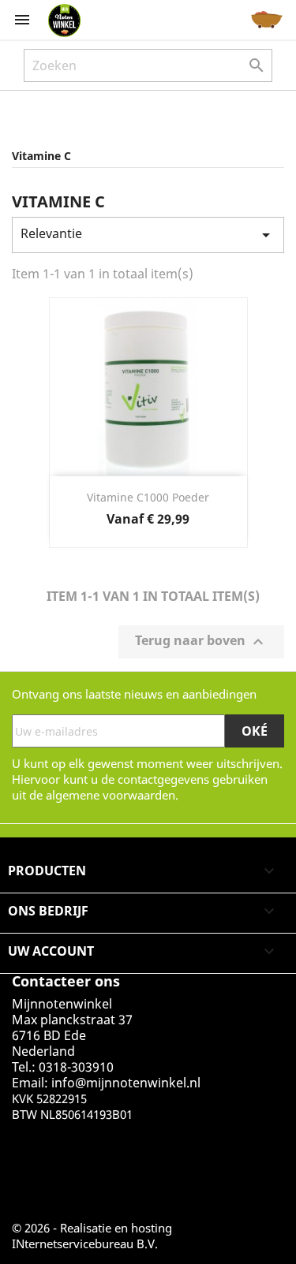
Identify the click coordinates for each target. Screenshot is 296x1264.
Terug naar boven (201, 642)
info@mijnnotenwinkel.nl (125, 1082)
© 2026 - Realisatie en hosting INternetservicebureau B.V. (92, 1235)
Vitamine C (41, 155)
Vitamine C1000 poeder (148, 497)
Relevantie (148, 234)
